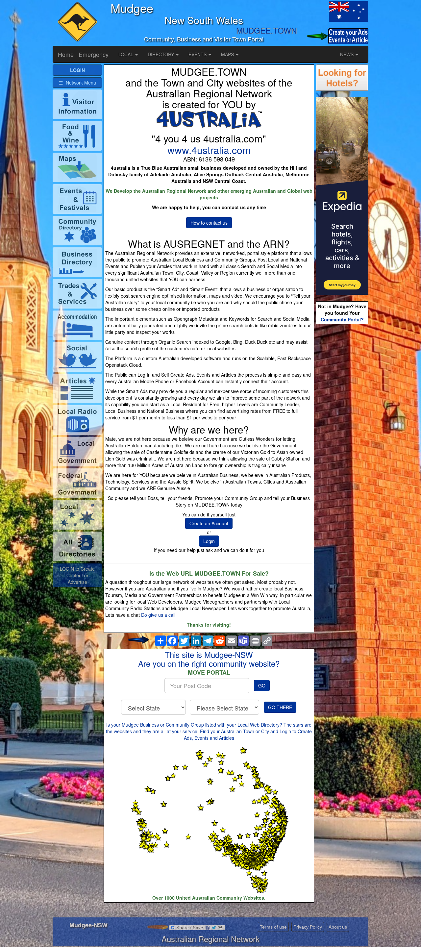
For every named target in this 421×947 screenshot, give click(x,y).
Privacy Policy (307, 927)
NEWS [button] (347, 54)
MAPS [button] (228, 54)
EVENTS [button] (198, 54)
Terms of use (273, 927)
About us (338, 927)
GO (261, 685)
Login (209, 541)
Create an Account (208, 523)
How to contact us (209, 222)
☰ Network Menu (77, 82)
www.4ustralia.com (209, 150)
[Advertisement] (342, 429)
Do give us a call (158, 614)
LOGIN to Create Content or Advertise (77, 575)
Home (66, 54)
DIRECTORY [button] (161, 54)
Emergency (94, 54)
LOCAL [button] (126, 54)
